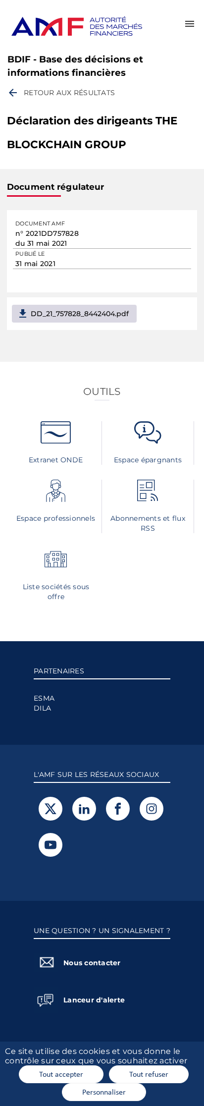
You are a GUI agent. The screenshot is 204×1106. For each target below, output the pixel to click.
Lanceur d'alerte (94, 999)
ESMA (44, 698)
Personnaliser (104, 1091)
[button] (190, 24)
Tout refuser (148, 1073)
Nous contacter (92, 962)
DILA (42, 708)
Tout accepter (61, 1073)
